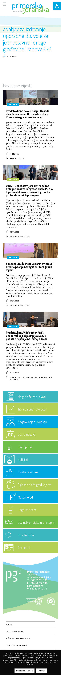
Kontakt (9, 625)
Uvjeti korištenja (14, 632)
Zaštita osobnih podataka (18, 638)
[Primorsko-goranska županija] (30, 8)
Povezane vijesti (17, 85)
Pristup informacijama (17, 645)
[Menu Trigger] (4, 4)
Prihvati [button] (41, 671)
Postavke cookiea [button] (24, 671)
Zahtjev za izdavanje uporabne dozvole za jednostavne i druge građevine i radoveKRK (27, 39)
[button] (57, 6)
